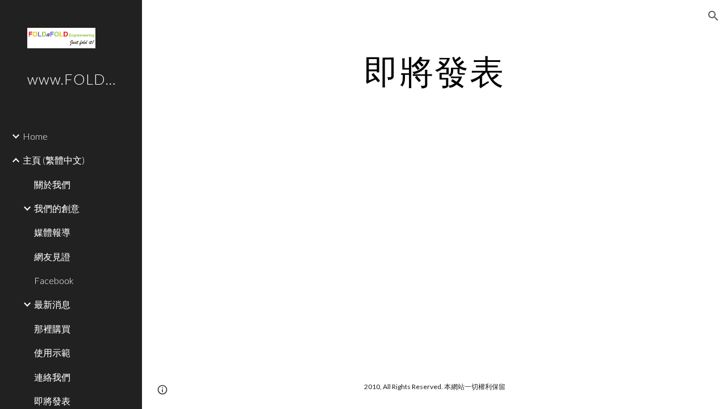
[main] (434, 71)
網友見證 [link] (52, 256)
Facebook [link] (54, 280)
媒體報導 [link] (52, 232)
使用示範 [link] (52, 352)
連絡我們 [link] (52, 377)
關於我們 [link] (52, 184)
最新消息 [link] (52, 304)
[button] (713, 16)
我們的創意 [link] (57, 208)
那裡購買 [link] (52, 328)
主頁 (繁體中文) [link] (54, 160)
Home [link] (35, 136)
